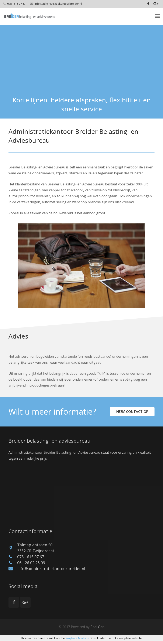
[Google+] (156, 4)
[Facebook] (148, 4)
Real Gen (97, 626)
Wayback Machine (77, 638)
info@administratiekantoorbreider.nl (58, 4)
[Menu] (157, 16)
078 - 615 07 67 (16, 4)
